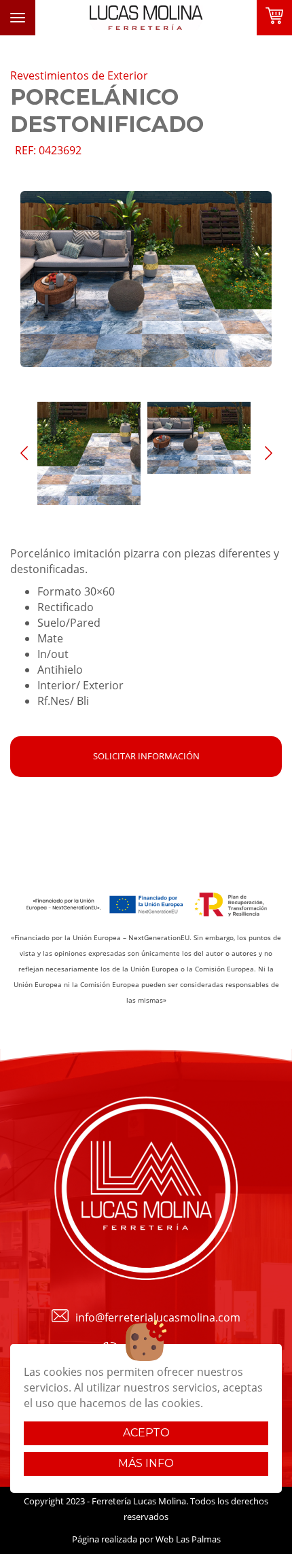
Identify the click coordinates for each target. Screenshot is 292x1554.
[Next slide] (268, 453)
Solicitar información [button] (146, 756)
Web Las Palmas (188, 1539)
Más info (146, 1463)
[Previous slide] (23, 453)
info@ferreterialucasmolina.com (157, 1317)
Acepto (146, 1432)
